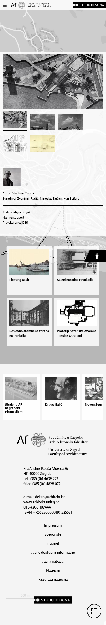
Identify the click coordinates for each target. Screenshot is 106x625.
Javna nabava (52, 561)
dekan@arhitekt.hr (50, 496)
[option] (22, 398)
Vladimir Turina (23, 193)
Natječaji (53, 570)
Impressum (53, 525)
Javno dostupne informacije (53, 552)
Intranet (52, 543)
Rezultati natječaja (53, 579)
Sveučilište (53, 534)
